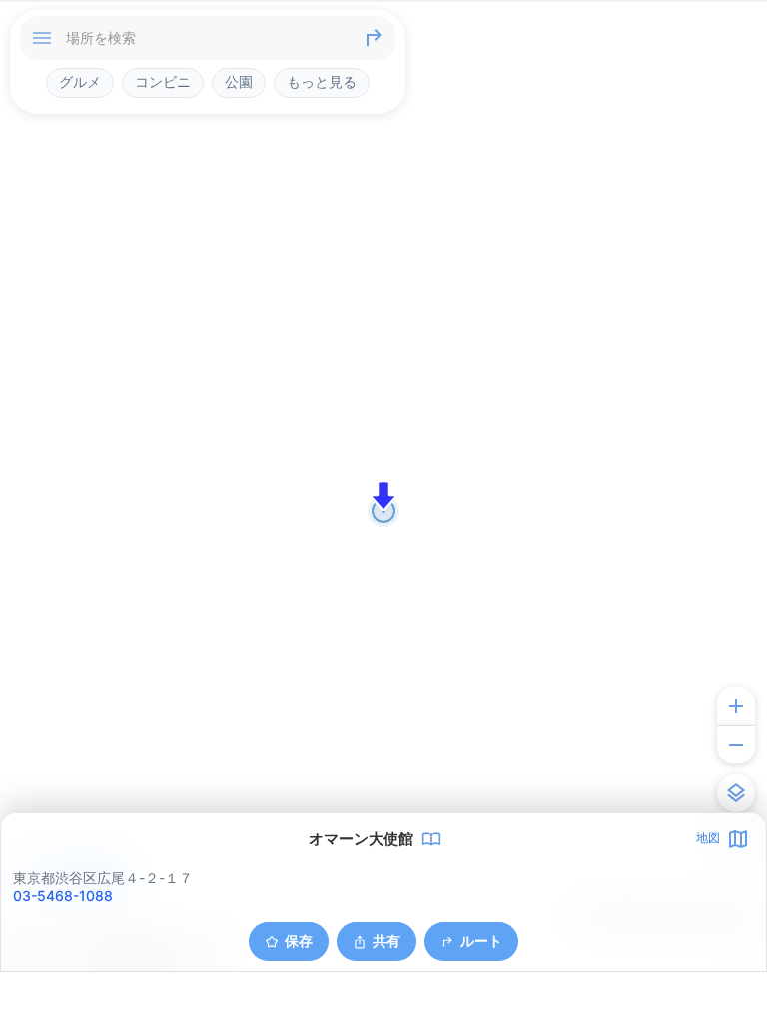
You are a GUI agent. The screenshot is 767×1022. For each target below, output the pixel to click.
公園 (239, 82)
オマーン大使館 (361, 839)
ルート (481, 940)
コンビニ (163, 82)
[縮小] (736, 744)
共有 (386, 940)
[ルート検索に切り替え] (373, 38)
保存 (299, 940)
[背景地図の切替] (736, 793)
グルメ (80, 82)
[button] (383, 496)
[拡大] (736, 706)
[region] (383, 511)
